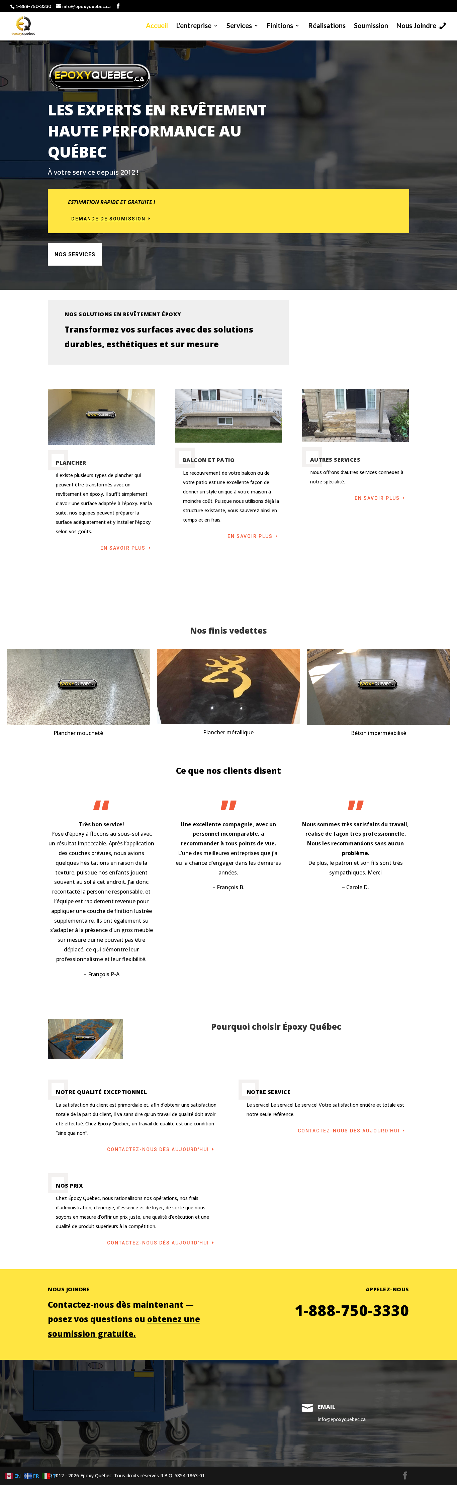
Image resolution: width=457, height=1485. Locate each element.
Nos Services (75, 254)
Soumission (371, 26)
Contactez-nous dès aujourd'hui (158, 1149)
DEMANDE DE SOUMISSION (108, 218)
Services (239, 26)
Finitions (280, 26)
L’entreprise (193, 26)
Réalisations (327, 26)
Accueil (157, 26)
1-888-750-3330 (33, 6)
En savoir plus (123, 548)
